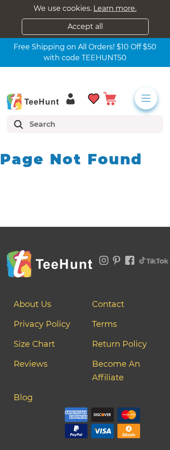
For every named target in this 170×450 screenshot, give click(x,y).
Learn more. (114, 8)
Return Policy (119, 344)
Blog (23, 397)
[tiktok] (154, 258)
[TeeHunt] (33, 101)
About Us (32, 304)
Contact (108, 304)
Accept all (85, 26)
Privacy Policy (42, 324)
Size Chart (34, 344)
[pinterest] (117, 258)
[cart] (109, 98)
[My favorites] (94, 98)
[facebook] (130, 258)
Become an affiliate (116, 371)
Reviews (31, 364)
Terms (104, 324)
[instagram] (103, 258)
